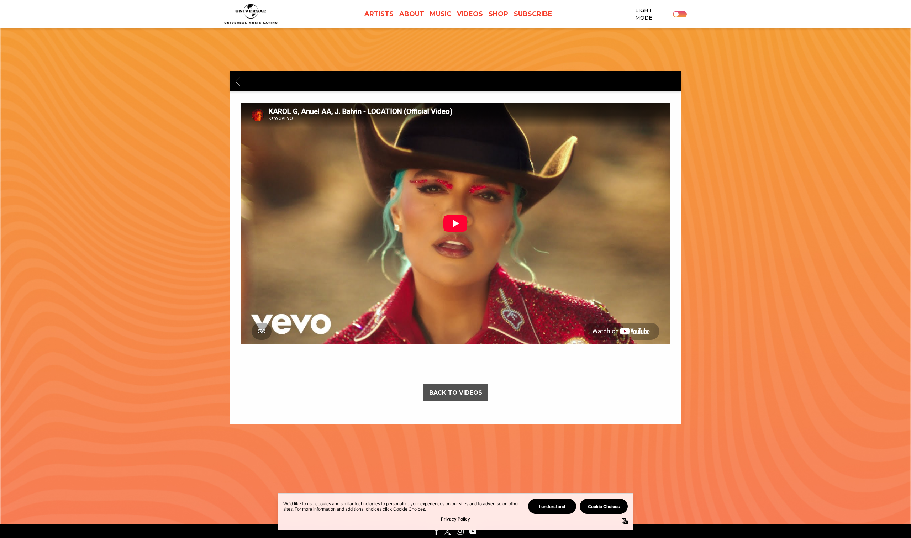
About (411, 14)
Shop (498, 14)
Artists (379, 14)
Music (440, 14)
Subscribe (533, 14)
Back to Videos (455, 392)
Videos (470, 14)
